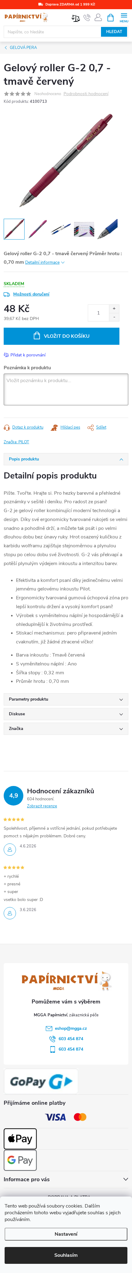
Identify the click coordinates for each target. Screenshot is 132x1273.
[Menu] (124, 17)
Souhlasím (66, 1255)
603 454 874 (71, 1039)
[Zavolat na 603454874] (87, 18)
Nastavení (66, 1234)
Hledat (114, 32)
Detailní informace (42, 262)
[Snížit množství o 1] (114, 317)
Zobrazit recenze (42, 806)
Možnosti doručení (31, 294)
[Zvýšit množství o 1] (114, 309)
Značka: (16, 442)
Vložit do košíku (67, 336)
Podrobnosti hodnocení (86, 94)
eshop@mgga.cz (71, 1028)
